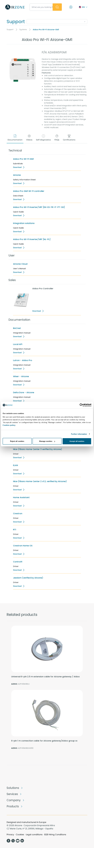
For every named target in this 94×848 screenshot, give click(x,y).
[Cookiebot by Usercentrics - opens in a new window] (81, 405)
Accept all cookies (76, 441)
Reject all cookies (17, 441)
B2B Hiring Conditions (55, 834)
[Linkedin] (22, 841)
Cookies (20, 834)
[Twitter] (13, 841)
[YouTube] (17, 841)
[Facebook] (8, 841)
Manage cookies (45, 441)
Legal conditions (34, 834)
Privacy (10, 834)
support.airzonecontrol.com (61, 122)
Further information (79, 434)
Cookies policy (9, 425)
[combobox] (57, 21)
